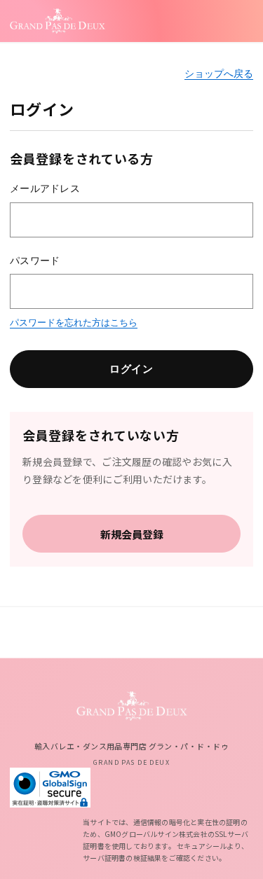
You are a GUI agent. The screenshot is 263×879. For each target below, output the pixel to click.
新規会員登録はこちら (131, 534)
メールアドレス (45, 188)
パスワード (35, 260)
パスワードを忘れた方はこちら (73, 322)
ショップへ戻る (218, 73)
